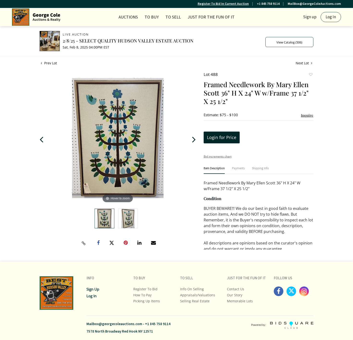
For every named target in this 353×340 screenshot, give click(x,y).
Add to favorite (310, 75)
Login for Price (221, 137)
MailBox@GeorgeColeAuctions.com (314, 3)
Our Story (234, 295)
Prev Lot (50, 63)
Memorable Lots (240, 301)
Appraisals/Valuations (197, 295)
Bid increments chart (217, 156)
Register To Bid (145, 289)
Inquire (307, 115)
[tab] (214, 170)
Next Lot (303, 63)
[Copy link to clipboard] (84, 243)
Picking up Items (146, 301)
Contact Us (235, 289)
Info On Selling (192, 289)
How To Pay (142, 295)
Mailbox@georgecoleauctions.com (114, 324)
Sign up (309, 17)
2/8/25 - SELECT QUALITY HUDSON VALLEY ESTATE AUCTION (128, 40)
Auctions (128, 17)
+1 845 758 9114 (268, 3)
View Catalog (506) (289, 42)
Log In (331, 17)
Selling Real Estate (195, 301)
